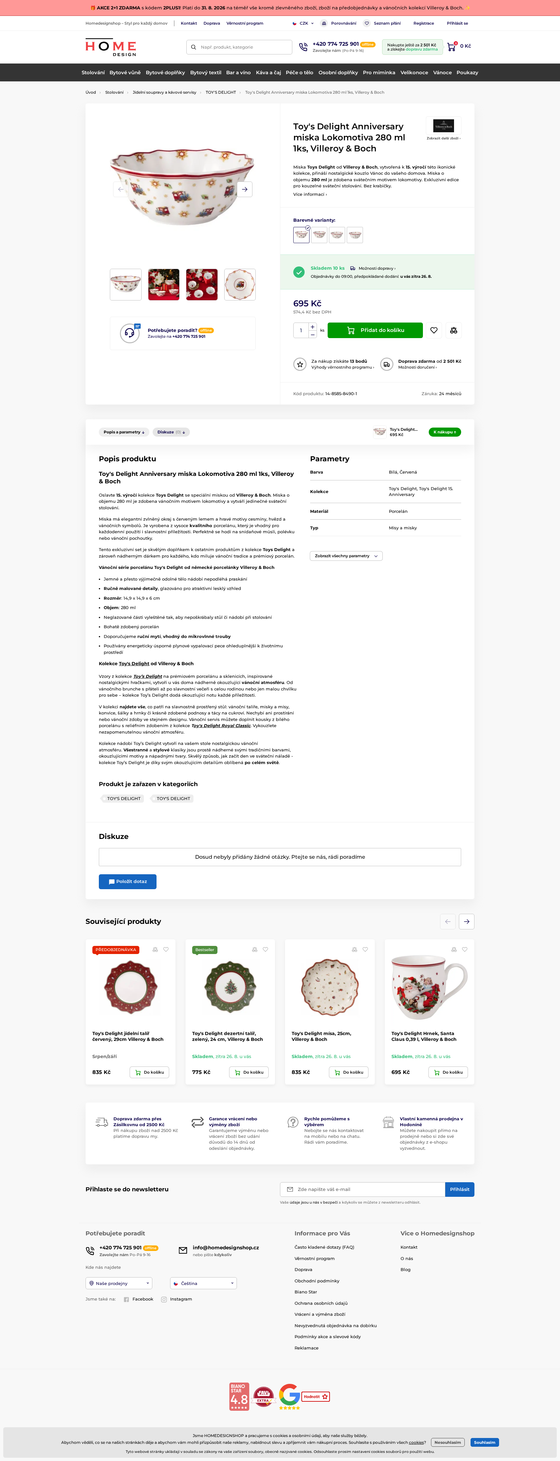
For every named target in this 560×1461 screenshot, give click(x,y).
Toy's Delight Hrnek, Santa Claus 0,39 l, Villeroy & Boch (424, 1036)
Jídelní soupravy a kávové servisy (164, 92)
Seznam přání (387, 23)
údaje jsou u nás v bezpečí (314, 1202)
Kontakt (189, 23)
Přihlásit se (457, 23)
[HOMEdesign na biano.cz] (239, 1396)
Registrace (424, 23)
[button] (244, 189)
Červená (408, 472)
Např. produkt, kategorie (227, 47)
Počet (301, 330)
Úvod (91, 92)
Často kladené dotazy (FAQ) (324, 1247)
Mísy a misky (403, 527)
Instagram (181, 1299)
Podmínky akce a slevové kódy (328, 1336)
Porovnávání (343, 23)
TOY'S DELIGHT (221, 92)
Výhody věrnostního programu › (342, 367)
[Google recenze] (290, 1396)
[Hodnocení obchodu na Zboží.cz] (316, 1396)
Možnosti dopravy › (377, 268)
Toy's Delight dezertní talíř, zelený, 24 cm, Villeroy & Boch (227, 1036)
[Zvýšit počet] (313, 327)
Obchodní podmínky (317, 1280)
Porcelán (398, 511)
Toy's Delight (134, 663)
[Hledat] (193, 47)
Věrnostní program (245, 23)
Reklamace (307, 1347)
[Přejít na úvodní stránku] (111, 47)
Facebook (143, 1299)
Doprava (212, 23)
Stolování (114, 92)
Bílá (393, 472)
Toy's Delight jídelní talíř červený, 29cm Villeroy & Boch (128, 1036)
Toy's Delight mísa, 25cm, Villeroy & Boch (321, 1036)
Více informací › (310, 194)
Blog (406, 1269)
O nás (407, 1258)
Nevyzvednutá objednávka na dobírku (336, 1325)
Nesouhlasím (448, 1442)
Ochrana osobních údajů (321, 1303)
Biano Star (306, 1291)
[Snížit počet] (313, 334)
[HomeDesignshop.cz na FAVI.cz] (263, 1396)
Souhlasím (485, 1442)
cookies (416, 1442)
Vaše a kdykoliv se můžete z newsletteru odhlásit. (350, 1202)
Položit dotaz (131, 881)
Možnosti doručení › (417, 367)
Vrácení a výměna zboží (320, 1314)
